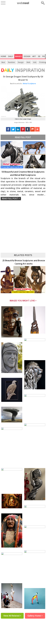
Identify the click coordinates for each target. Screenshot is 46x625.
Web (28, 62)
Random (11, 62)
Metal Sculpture (23, 83)
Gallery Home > (35, 615)
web (23, 3)
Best (3, 62)
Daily (10, 56)
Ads (34, 62)
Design (27, 56)
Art (34, 56)
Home (3, 56)
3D (39, 56)
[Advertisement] (23, 30)
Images (18, 56)
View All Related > (12, 615)
